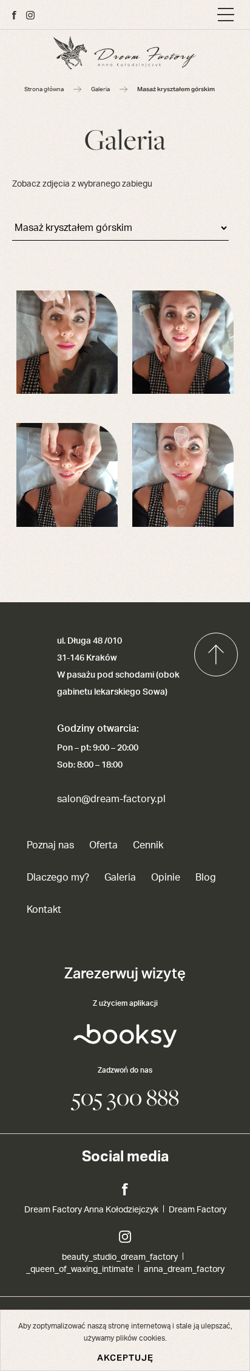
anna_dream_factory (184, 1269)
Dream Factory (197, 1210)
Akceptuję (125, 1357)
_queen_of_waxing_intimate (79, 1269)
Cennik (148, 845)
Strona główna (44, 89)
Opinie (165, 877)
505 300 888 (125, 1097)
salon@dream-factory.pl (111, 799)
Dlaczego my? (58, 877)
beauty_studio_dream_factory (120, 1257)
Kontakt (44, 910)
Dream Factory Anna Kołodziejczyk (91, 1210)
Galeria (100, 89)
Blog (205, 877)
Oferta (103, 845)
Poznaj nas (50, 845)
